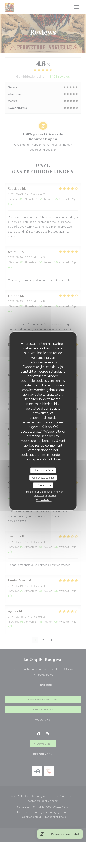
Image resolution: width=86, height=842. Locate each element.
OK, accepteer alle (43, 470)
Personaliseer (43, 485)
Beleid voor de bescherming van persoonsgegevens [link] (44, 493)
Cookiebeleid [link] (44, 500)
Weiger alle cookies (43, 477)
